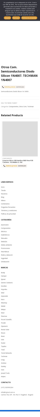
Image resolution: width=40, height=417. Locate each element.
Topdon (3, 346)
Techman (30, 106)
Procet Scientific (6, 319)
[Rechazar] (37, 10)
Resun (3, 333)
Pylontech (4, 326)
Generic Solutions (7, 283)
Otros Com (23, 106)
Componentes (13, 106)
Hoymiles (4, 289)
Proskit (3, 323)
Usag (2, 360)
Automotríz (5, 225)
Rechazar (16, 18)
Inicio (3, 187)
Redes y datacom (7, 255)
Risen (3, 336)
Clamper (4, 276)
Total (3, 350)
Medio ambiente (6, 245)
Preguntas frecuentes (8, 207)
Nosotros (4, 194)
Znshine (3, 363)
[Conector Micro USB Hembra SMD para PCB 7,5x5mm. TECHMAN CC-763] (20, 138)
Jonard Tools (5, 373)
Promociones (5, 248)
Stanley (3, 366)
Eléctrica (4, 231)
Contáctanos (5, 204)
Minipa (3, 309)
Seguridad (4, 258)
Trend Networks (6, 353)
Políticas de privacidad (8, 214)
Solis (2, 340)
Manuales (4, 238)
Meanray (4, 303)
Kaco (2, 299)
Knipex (3, 376)
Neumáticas (5, 252)
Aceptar (7, 18)
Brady (3, 273)
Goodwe (4, 286)
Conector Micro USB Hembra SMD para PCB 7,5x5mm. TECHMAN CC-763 (17, 161)
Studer (3, 343)
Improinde (4, 296)
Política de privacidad (29, 18)
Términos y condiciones (9, 210)
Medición (4, 242)
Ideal (2, 293)
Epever (3, 279)
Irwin (2, 370)
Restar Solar (5, 330)
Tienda (3, 190)
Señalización (5, 262)
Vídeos (3, 200)
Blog (2, 197)
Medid (3, 306)
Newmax (4, 316)
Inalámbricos (5, 235)
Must (2, 313)
